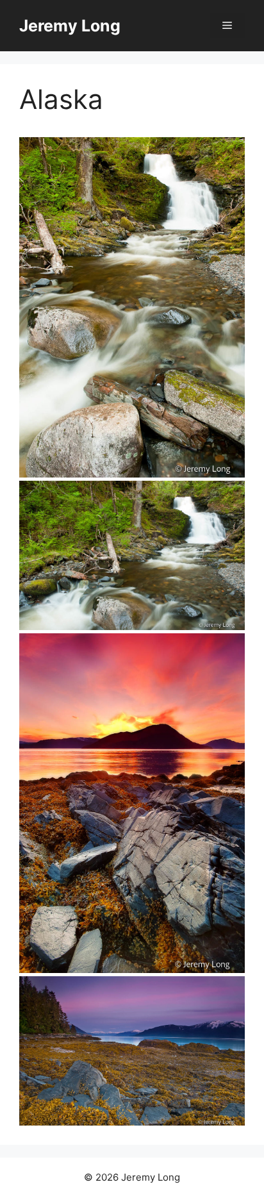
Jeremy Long (69, 25)
